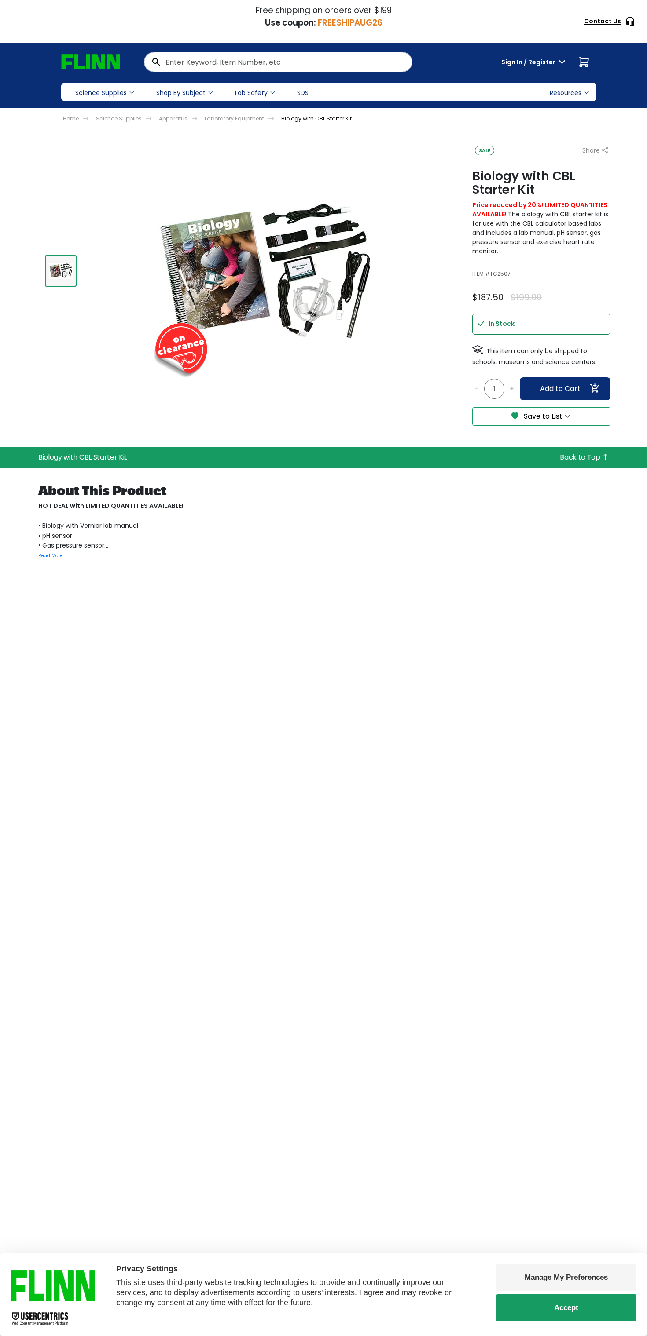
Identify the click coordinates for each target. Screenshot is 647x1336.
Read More (50, 555)
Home (71, 118)
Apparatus (173, 118)
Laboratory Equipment (234, 118)
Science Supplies (101, 92)
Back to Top (581, 457)
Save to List (543, 416)
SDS (303, 92)
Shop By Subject (181, 92)
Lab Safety (251, 92)
